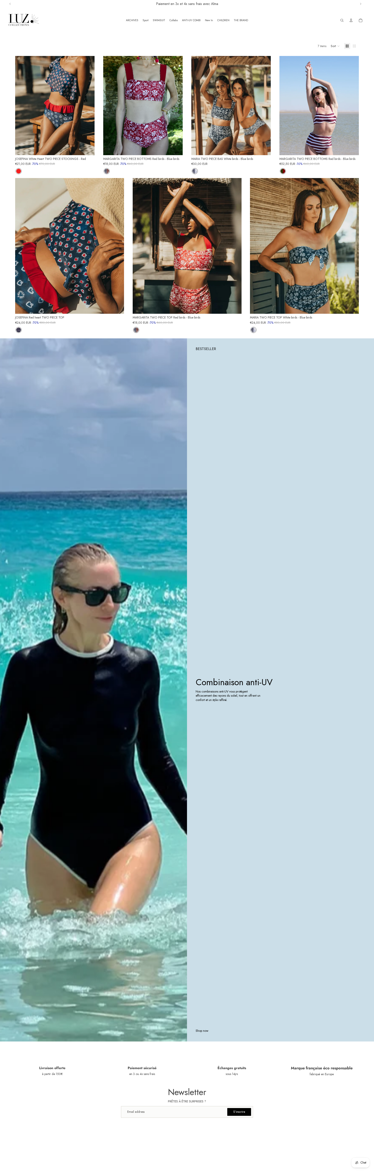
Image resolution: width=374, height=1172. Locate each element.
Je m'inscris (144, 613)
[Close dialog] (266, 533)
